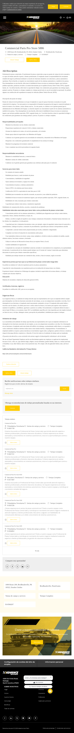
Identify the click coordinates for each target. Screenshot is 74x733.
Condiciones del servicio (63, 728)
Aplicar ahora (15, 442)
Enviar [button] (64, 388)
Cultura (6, 693)
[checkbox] (15, 60)
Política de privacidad (49, 728)
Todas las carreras (9, 708)
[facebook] (5, 718)
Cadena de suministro (44, 701)
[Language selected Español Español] (62, 17)
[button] (33, 60)
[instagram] (23, 718)
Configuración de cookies (14, 9)
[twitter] (17, 718)
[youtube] (29, 718)
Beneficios (7, 705)
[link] (9, 393)
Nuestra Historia (8, 697)
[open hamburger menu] (5, 17)
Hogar (6, 689)
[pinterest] (35, 718)
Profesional (41, 697)
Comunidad (7, 701)
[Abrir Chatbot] (50, 691)
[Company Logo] (33, 17)
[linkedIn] (11, 718)
